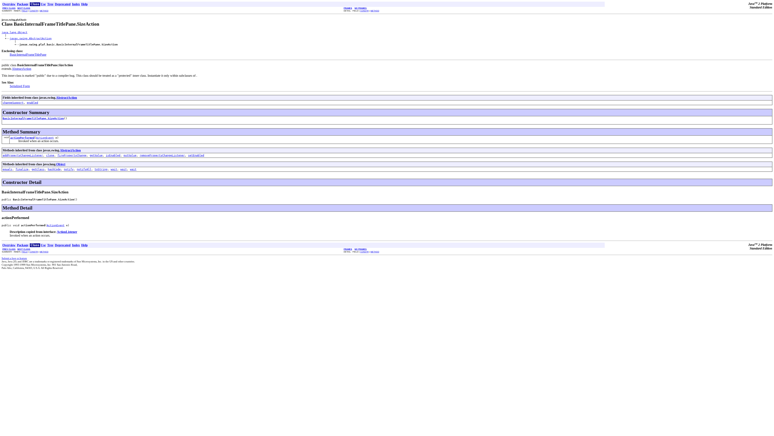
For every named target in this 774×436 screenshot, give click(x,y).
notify (69, 169)
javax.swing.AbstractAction (31, 38)
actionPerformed (22, 137)
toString (101, 169)
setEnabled (196, 155)
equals (7, 169)
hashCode (54, 169)
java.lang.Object (14, 32)
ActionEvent (45, 137)
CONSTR (33, 11)
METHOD (44, 11)
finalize (22, 169)
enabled (32, 102)
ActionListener (67, 232)
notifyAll (84, 169)
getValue (96, 155)
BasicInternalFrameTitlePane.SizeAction (33, 118)
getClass (38, 169)
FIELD (25, 11)
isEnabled (113, 155)
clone (50, 155)
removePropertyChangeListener (162, 155)
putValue (130, 155)
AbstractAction (21, 68)
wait (114, 169)
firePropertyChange (71, 155)
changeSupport (13, 102)
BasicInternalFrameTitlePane (28, 54)
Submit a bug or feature (14, 258)
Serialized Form (20, 86)
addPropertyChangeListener (23, 155)
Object (60, 164)
